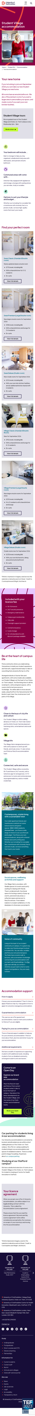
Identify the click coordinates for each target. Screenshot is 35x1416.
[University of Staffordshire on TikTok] (26, 1329)
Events (6, 1384)
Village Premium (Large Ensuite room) (15, 489)
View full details (12, 281)
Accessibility (8, 1392)
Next (33, 1274)
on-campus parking (12, 1156)
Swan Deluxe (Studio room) (14, 373)
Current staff (8, 1365)
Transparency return (10, 1395)
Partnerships (8, 1353)
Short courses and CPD (12, 1348)
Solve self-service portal (12, 1373)
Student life (11, 67)
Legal (6, 1389)
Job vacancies (8, 1387)
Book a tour (10, 129)
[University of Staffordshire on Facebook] (4, 1329)
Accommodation (22, 67)
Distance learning (9, 1351)
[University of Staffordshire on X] (8, 1329)
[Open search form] (31, 3)
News (6, 1381)
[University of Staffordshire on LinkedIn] (22, 1329)
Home (4, 67)
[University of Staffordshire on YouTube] (17, 1329)
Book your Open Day (12, 1111)
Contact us (5, 1324)
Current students (9, 1362)
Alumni (6, 1367)
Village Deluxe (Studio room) (14, 547)
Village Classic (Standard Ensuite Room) (16, 432)
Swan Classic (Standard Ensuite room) (16, 259)
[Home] (9, 3)
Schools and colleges (11, 1370)
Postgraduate (8, 1345)
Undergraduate (9, 1343)
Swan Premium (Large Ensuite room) (17, 316)
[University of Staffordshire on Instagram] (13, 1329)
